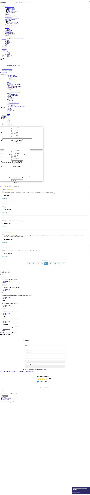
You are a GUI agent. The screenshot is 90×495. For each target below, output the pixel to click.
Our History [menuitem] (7, 40)
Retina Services (10, 99)
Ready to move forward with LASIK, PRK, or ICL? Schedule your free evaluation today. (17, 371)
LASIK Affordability (13, 76)
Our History (9, 108)
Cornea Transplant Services (14, 90)
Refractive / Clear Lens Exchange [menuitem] (11, 15)
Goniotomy (11, 98)
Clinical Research (10, 110)
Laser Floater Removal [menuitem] (9, 32)
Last (64, 263)
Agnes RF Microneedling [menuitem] (12, 34)
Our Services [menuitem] (4, 6)
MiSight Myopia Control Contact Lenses (17, 106)
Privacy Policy (5, 395)
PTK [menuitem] (8, 21)
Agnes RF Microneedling (14, 103)
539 (38, 263)
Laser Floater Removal (11, 100)
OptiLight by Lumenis (13, 95)
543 (55, 263)
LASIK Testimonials (13, 80)
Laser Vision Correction (11, 75)
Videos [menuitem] (3, 50)
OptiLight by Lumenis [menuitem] (11, 26)
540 (42, 263)
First (29, 263)
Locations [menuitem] (4, 47)
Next (59, 263)
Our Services (4, 74)
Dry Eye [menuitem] (6, 24)
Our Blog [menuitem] (7, 43)
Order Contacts (12, 105)
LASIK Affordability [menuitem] (11, 8)
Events (8, 112)
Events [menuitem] (6, 44)
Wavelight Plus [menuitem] (10, 10)
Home (1, 186)
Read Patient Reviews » (45, 387)
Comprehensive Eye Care (12, 87)
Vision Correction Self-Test (14, 79)
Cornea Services (10, 88)
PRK (8, 82)
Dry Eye (8, 93)
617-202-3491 (3, 2)
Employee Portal (5, 399)
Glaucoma (9, 96)
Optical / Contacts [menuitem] (8, 35)
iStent (10, 97)
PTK (10, 89)
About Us (4, 107)
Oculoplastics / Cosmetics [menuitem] (10, 33)
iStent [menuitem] (8, 29)
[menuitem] (4, 56)
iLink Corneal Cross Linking (14, 92)
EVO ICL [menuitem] (7, 14)
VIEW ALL (2, 274)
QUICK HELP (9, 65)
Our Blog (9, 111)
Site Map (4, 397)
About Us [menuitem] (4, 39)
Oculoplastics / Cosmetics (12, 101)
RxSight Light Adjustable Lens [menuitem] (13, 18)
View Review (4, 198)
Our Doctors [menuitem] (7, 41)
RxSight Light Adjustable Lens (15, 86)
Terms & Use (5, 396)
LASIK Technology (13, 77)
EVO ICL (9, 83)
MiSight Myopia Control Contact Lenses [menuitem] (15, 38)
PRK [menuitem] (6, 13)
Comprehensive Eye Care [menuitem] (10, 19)
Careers (8, 114)
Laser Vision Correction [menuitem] (9, 7)
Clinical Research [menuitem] (8, 42)
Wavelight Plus (12, 78)
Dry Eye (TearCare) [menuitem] (11, 25)
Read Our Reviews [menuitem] (6, 46)
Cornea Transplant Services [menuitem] (12, 22)
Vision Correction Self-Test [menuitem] (12, 11)
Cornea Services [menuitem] (8, 20)
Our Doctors (9, 109)
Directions (4, 282)
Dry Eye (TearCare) (13, 94)
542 (50, 263)
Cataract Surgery (10, 85)
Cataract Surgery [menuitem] (8, 17)
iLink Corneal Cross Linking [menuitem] (12, 23)
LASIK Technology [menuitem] (11, 9)
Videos (3, 118)
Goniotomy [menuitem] (9, 30)
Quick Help (4, 117)
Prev (33, 263)
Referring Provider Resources (23, 493)
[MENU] (22, 65)
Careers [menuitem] (6, 45)
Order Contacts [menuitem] (10, 36)
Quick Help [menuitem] (4, 49)
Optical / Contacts (10, 104)
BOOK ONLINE (16, 65)
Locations (4, 116)
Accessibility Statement (6, 398)
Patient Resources (7, 186)
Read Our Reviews (6, 115)
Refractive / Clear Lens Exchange (13, 84)
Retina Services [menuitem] (8, 31)
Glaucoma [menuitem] (7, 28)
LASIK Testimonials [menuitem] (11, 12)
